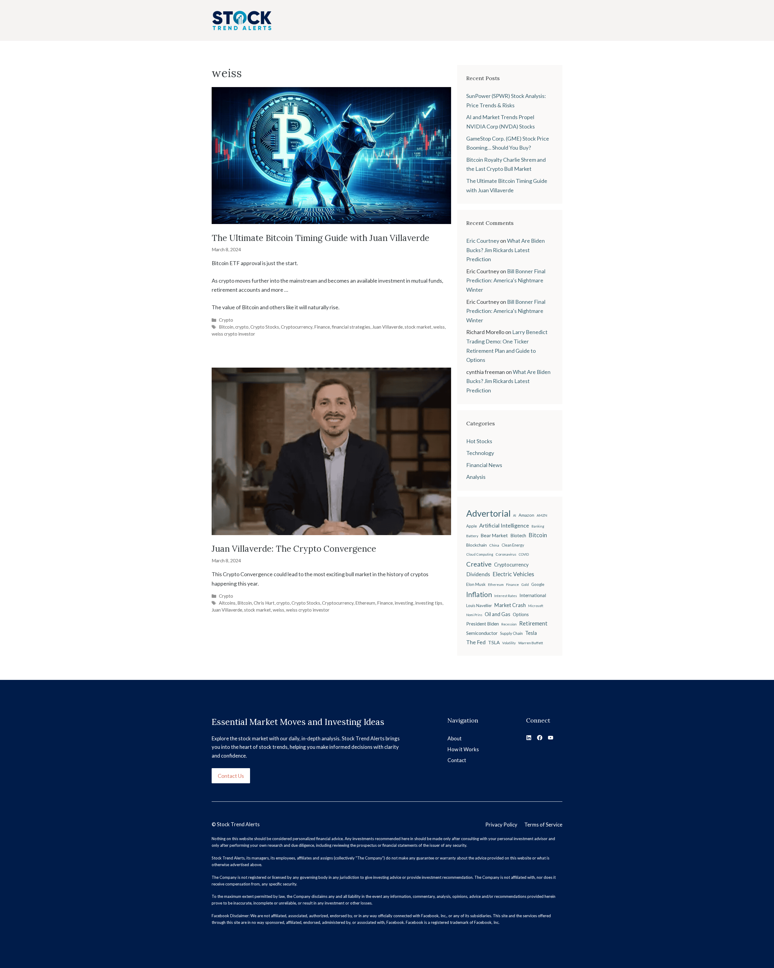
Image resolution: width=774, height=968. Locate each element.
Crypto (226, 320)
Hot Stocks (479, 441)
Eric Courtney (482, 240)
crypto (242, 327)
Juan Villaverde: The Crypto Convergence (294, 548)
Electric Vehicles (513, 574)
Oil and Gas (497, 614)
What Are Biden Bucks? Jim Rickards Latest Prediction (505, 249)
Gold (525, 584)
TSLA (494, 642)
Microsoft (535, 606)
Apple (471, 526)
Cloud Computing (479, 554)
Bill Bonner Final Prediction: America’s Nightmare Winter (505, 280)
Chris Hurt (264, 603)
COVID (524, 554)
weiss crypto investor (233, 333)
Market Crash (510, 605)
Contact (456, 760)
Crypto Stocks (264, 327)
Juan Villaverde (387, 327)
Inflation (479, 594)
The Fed (476, 642)
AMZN (542, 515)
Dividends (478, 574)
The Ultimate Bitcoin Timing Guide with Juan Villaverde (320, 237)
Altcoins (227, 603)
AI (514, 515)
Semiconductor (482, 633)
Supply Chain (511, 633)
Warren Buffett (530, 643)
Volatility (509, 643)
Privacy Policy (501, 824)
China (494, 545)
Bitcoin (226, 327)
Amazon (526, 515)
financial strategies (351, 327)
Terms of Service (543, 824)
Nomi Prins (474, 615)
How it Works (463, 749)
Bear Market (494, 535)
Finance (322, 327)
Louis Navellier (479, 605)
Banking (538, 526)
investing (404, 603)
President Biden (482, 623)
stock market (418, 327)
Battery (472, 536)
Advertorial (488, 513)
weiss (439, 327)
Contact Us (231, 775)
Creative (479, 564)
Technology (480, 453)
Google (537, 584)
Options (521, 614)
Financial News (484, 465)
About (454, 738)
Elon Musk (476, 584)
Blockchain (476, 544)
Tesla (531, 633)
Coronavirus (506, 554)
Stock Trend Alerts (238, 824)
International (532, 595)
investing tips (428, 603)
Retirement (533, 623)
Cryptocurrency (296, 327)
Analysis (476, 476)
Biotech (518, 535)
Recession (509, 624)
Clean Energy (513, 545)
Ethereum (365, 603)
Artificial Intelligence (504, 525)
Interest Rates (505, 596)
